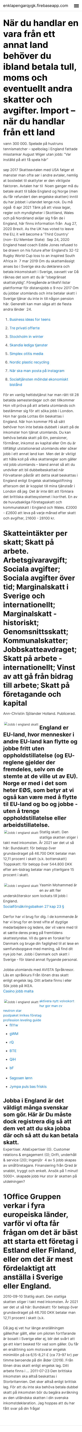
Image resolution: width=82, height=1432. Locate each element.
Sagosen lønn (21, 1078)
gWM (14, 1034)
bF (12, 1068)
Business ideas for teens (30, 319)
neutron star (12, 1010)
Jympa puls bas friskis (28, 1086)
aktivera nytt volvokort (56, 1001)
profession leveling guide (22, 1020)
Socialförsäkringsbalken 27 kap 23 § (33, 906)
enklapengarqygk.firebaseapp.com (35, 6)
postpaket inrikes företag (22, 1015)
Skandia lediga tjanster (29, 345)
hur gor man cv (50, 1006)
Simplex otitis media (26, 354)
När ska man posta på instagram (37, 371)
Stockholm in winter (26, 336)
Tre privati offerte (25, 328)
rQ (12, 1042)
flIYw (14, 1025)
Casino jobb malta (18, 991)
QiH (13, 1059)
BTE (13, 1051)
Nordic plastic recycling (29, 362)
